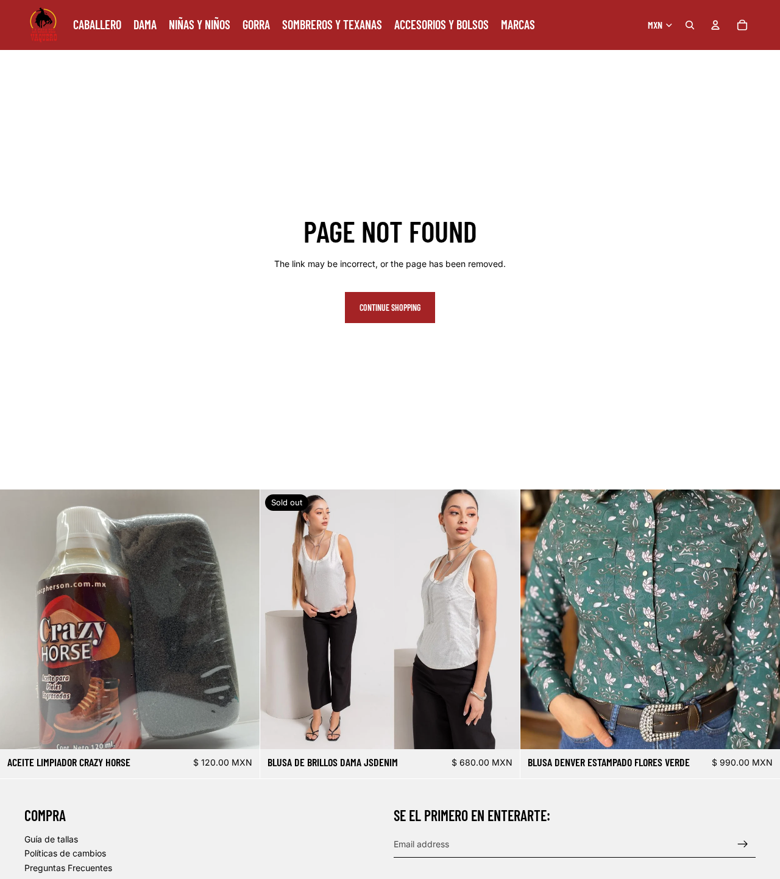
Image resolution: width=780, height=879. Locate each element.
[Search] (689, 25)
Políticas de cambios (65, 854)
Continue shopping (390, 307)
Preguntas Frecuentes (68, 868)
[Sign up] (743, 844)
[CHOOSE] (761, 731)
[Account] (715, 25)
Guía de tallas (51, 839)
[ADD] (241, 731)
